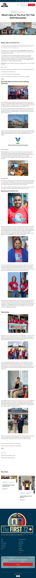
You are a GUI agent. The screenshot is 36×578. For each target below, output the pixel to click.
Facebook (12, 445)
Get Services (24, 4)
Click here (3, 187)
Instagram (7, 445)
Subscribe (20, 544)
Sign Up (18, 564)
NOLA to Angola (15, 362)
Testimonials (21, 543)
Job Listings (21, 541)
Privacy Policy (21, 550)
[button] (18, 5)
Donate (20, 552)
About (2, 541)
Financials (20, 548)
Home (2, 539)
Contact (20, 546)
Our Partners (3, 544)
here (28, 157)
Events (2, 548)
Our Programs (31, 4)
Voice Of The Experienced (9, 335)
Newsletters (14, 12)
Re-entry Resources (22, 539)
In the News (3, 546)
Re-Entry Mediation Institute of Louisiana (22, 400)
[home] (5, 5)
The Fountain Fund (29, 151)
